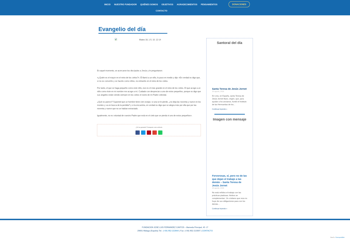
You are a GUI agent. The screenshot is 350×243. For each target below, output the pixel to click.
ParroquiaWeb (340, 237)
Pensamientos (209, 4)
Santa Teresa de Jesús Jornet (229, 88)
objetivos (167, 4)
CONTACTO (207, 231)
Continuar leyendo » (219, 109)
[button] (137, 132)
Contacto (161, 11)
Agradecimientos (187, 4)
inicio (107, 4)
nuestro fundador (125, 4)
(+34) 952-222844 (171, 231)
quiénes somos (149, 4)
